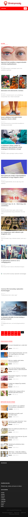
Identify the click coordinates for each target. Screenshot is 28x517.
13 (2, 334)
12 (22, 332)
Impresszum (16, 512)
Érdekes (3, 497)
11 (19, 332)
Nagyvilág (3, 501)
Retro (2, 506)
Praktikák (3, 499)
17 (15, 334)
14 (5, 334)
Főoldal (4, 8)
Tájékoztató (23, 512)
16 (12, 334)
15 (9, 334)
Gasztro (2, 503)
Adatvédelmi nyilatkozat (7, 512)
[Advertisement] (14, 25)
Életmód (3, 496)
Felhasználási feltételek (14, 514)
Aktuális (3, 494)
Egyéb (2, 504)
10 (15, 332)
